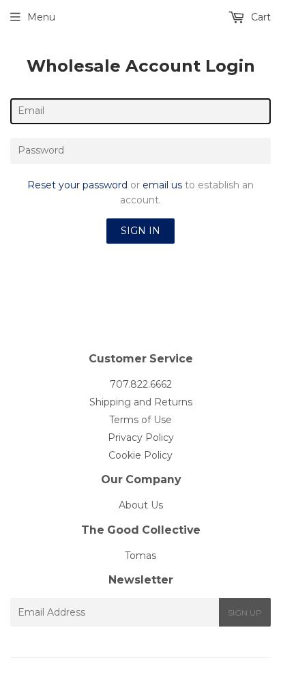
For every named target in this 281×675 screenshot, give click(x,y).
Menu (41, 17)
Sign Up (245, 612)
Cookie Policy (140, 455)
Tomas (140, 555)
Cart (259, 17)
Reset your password (77, 185)
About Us (141, 505)
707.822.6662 (141, 384)
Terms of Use (140, 420)
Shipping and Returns (140, 402)
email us (162, 185)
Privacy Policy (141, 437)
